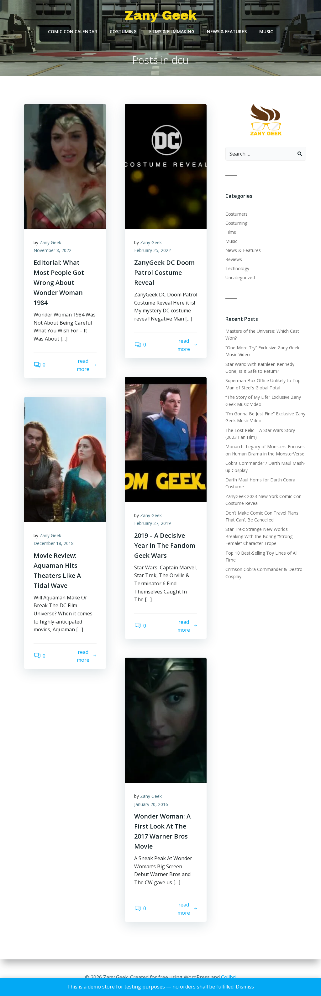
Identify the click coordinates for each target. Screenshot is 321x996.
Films (230, 232)
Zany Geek (50, 242)
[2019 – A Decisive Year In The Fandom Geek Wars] (166, 438)
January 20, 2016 (151, 804)
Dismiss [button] (245, 986)
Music (266, 31)
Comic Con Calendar (72, 31)
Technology (237, 268)
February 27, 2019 (152, 523)
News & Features (227, 31)
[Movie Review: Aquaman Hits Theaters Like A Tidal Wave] (65, 458)
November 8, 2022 (52, 250)
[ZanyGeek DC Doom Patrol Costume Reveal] (166, 165)
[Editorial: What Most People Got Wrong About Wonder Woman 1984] (65, 165)
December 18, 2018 (54, 543)
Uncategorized (240, 277)
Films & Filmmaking (171, 31)
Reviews (233, 259)
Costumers (236, 214)
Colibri (228, 977)
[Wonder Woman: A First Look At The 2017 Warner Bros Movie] (166, 719)
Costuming (123, 31)
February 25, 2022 (152, 250)
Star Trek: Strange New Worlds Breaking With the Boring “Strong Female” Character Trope (258, 536)
